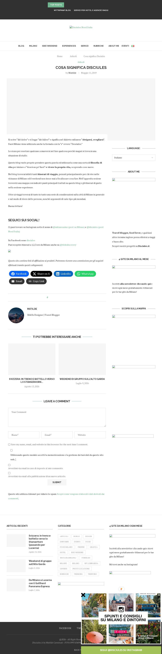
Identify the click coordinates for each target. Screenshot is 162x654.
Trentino (92, 574)
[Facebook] (77, 15)
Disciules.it (144, 245)
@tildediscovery (68, 244)
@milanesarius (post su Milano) (69, 227)
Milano (33, 46)
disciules (30, 240)
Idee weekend (49, 46)
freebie (81, 547)
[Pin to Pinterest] (59, 297)
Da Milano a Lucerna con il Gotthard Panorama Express (40, 583)
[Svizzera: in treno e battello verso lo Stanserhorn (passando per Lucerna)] (31, 359)
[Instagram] (85, 15)
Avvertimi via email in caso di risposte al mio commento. (35, 468)
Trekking (78, 574)
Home (59, 56)
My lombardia (91, 563)
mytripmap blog (62, 10)
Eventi (125, 46)
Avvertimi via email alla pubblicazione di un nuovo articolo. (37, 476)
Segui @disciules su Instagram (121, 650)
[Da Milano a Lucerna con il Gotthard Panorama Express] (16, 585)
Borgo (77, 536)
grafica (94, 547)
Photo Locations (81, 569)
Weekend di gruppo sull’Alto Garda (82, 379)
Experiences (69, 46)
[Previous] (67, 4)
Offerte (63, 569)
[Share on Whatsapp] (62, 297)
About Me (114, 46)
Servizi (85, 46)
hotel (63, 552)
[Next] (71, 4)
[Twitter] (81, 15)
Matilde (72, 72)
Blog (21, 46)
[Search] (142, 46)
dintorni (64, 542)
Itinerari (85, 558)
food (88, 542)
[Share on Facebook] (53, 297)
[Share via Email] (65, 297)
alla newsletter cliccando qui (131, 548)
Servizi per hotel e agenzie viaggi (91, 10)
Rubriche (98, 46)
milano (75, 563)
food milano (66, 547)
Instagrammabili (68, 558)
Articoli (73, 56)
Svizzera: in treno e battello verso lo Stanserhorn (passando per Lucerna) (40, 541)
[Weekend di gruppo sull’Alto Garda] (82, 359)
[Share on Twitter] (56, 297)
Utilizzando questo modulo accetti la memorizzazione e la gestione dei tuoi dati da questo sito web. (56, 457)
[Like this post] (49, 297)
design (88, 536)
